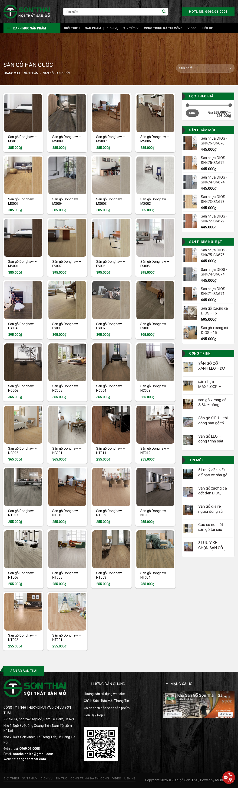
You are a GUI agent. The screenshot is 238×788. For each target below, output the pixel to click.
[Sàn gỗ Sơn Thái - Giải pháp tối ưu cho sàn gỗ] (26, 11)
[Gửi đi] (164, 12)
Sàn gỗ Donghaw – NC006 (22, 388)
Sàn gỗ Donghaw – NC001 (66, 451)
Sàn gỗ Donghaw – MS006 (154, 139)
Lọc (192, 113)
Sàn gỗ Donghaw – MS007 (110, 139)
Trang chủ (11, 73)
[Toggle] (87, 683)
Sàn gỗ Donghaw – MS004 (66, 201)
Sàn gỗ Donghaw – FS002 (110, 326)
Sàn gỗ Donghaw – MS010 (22, 139)
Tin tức (129, 28)
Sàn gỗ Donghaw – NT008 (154, 513)
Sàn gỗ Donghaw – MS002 (154, 201)
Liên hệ (207, 28)
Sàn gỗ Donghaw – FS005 (154, 264)
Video (192, 28)
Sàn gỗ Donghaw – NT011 (110, 451)
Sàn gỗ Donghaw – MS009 (66, 139)
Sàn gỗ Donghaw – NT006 (22, 575)
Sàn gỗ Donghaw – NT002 (22, 638)
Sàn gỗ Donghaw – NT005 (66, 575)
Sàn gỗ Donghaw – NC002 (22, 451)
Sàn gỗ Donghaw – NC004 (110, 388)
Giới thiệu (72, 28)
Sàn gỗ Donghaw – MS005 (22, 201)
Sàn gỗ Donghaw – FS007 (66, 264)
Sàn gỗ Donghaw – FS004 (22, 326)
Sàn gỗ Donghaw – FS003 (66, 326)
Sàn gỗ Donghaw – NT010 (66, 513)
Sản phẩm (93, 28)
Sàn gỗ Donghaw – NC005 (66, 388)
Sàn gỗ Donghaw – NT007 (22, 513)
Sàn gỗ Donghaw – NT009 (110, 513)
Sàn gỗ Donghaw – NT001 (66, 638)
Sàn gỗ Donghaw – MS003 (110, 201)
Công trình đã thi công (163, 28)
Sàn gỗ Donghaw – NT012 (154, 451)
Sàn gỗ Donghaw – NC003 (154, 388)
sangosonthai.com (31, 759)
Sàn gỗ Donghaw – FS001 (154, 326)
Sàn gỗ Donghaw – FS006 (110, 264)
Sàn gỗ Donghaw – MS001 (22, 264)
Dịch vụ (112, 28)
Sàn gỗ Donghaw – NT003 (110, 575)
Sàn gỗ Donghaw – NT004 (154, 575)
